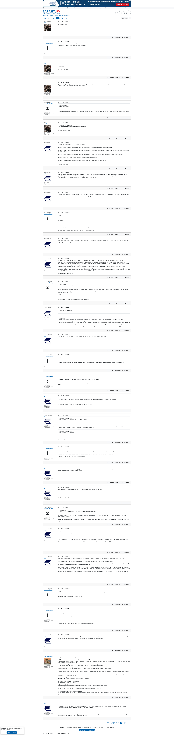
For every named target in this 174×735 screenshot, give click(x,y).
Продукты (61, 7)
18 (62, 18)
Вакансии (109, 7)
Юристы (68, 15)
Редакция (129, 7)
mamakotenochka (48, 656)
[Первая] (49, 18)
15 (55, 18)
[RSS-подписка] (130, 13)
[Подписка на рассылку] (115, 13)
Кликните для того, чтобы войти (87, 730)
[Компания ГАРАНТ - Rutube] (128, 13)
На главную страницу (48, 15)
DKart (45, 23)
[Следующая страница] (64, 18)
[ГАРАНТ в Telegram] (123, 13)
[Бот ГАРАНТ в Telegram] (125, 13)
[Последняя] (66, 18)
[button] (130, 18)
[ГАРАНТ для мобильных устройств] (117, 13)
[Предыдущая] (51, 18)
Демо (53, 7)
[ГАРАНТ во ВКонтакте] (119, 13)
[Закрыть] (23, 728)
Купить (46, 7)
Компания (87, 7)
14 (53, 18)
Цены (69, 7)
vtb (45, 144)
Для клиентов (119, 7)
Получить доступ (12, 732)
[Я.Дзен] (121, 13)
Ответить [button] (125, 18)
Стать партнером (98, 7)
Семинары (77, 7)
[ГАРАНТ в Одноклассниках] (127, 13)
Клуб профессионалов (60, 15)
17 (59, 18)
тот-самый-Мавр (48, 43)
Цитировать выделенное (115, 37)
